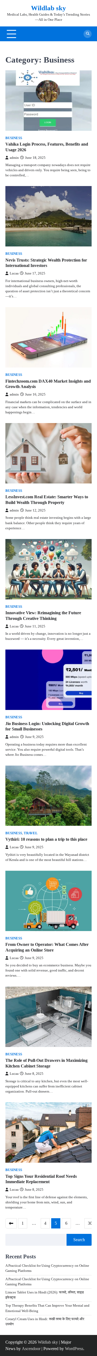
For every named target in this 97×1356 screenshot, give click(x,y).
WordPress (74, 1348)
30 (90, 1223)
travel (31, 833)
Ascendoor (31, 1348)
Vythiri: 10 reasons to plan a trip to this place (46, 839)
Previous (11, 1223)
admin (14, 158)
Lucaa (14, 273)
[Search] (88, 34)
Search (79, 1239)
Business (13, 138)
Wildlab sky (48, 8)
